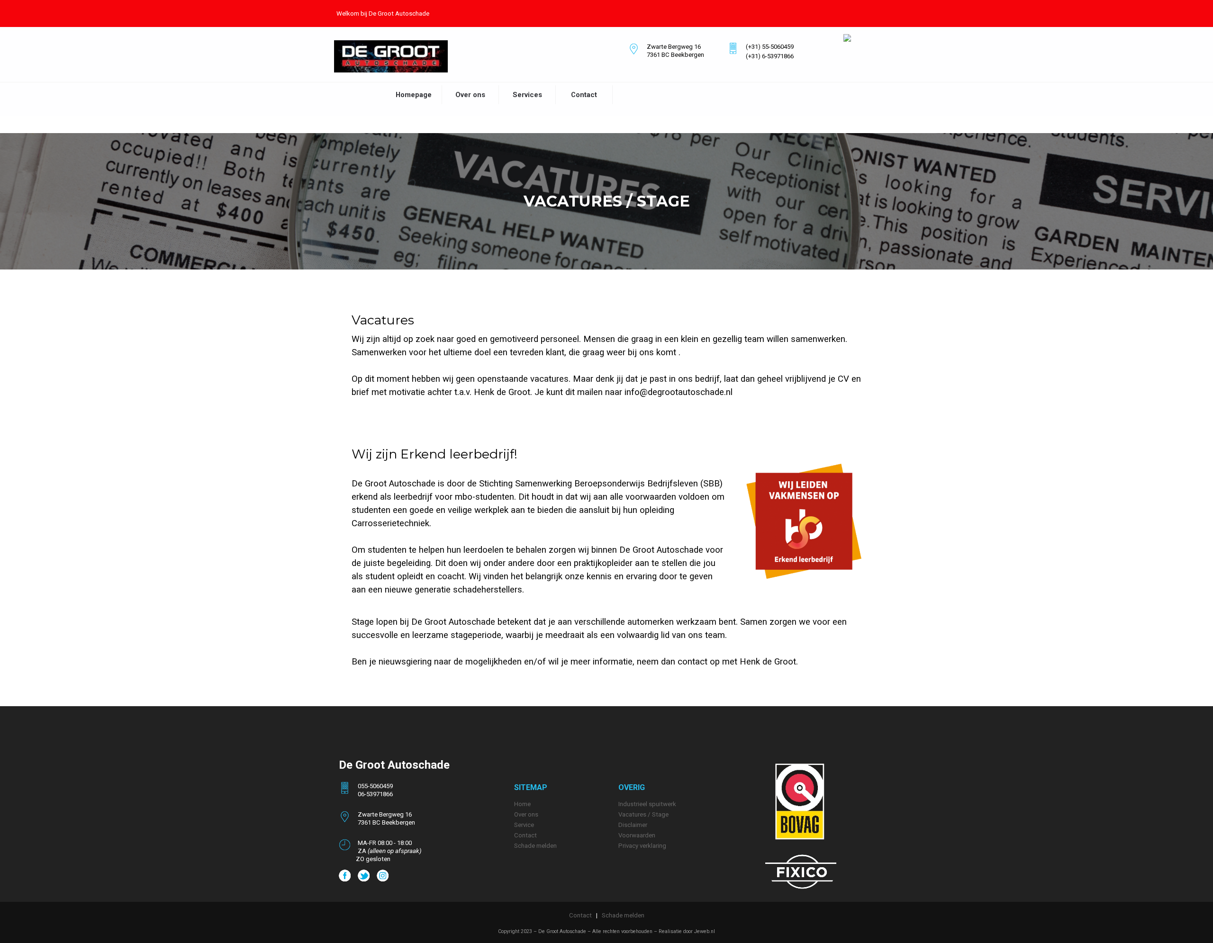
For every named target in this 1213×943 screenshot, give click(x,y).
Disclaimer (632, 824)
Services (527, 94)
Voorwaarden (636, 835)
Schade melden (623, 915)
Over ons (470, 94)
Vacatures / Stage (643, 814)
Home (522, 804)
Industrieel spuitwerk (647, 804)
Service (524, 824)
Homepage (414, 94)
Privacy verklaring (642, 845)
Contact (584, 94)
